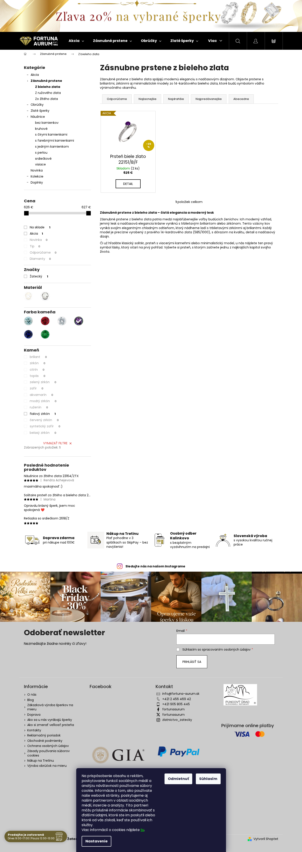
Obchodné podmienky (44, 740)
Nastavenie (96, 841)
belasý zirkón (43, 432)
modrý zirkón (43, 401)
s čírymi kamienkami (51, 134)
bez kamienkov (47, 122)
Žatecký (39, 276)
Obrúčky (37, 104)
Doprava (33, 714)
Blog (30, 700)
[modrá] (28, 334)
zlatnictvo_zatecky (177, 720)
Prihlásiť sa (191, 662)
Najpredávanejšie (209, 99)
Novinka (37, 170)
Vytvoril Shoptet (265, 839)
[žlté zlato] (28, 296)
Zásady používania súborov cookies (48, 753)
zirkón (37, 363)
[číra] (61, 320)
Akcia (35, 74)
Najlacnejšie (147, 99)
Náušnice (38, 116)
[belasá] (28, 320)
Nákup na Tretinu (40, 760)
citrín (37, 369)
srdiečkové (43, 158)
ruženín (39, 407)
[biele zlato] (45, 296)
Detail (128, 184)
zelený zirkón (43, 382)
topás (37, 376)
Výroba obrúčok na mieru (47, 765)
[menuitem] (76, 41)
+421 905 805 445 (176, 704)
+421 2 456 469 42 (176, 699)
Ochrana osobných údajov (48, 746)
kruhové (41, 128)
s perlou (41, 152)
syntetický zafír (45, 426)
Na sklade (40, 227)
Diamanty (40, 258)
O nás (31, 694)
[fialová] (78, 320)
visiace (40, 164)
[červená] (45, 320)
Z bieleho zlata (47, 87)
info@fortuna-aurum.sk (180, 693)
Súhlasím (208, 778)
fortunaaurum (173, 709)
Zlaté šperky (40, 110)
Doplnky (37, 182)
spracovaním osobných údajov (226, 649)
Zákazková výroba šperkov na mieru (50, 707)
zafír (36, 388)
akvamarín (41, 395)
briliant (38, 357)
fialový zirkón (43, 414)
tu (142, 829)
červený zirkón (44, 420)
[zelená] (45, 334)
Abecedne (241, 99)
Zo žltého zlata (46, 99)
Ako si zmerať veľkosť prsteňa (50, 725)
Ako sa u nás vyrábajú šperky (49, 720)
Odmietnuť (178, 778)
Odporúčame (43, 252)
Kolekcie (37, 176)
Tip (35, 246)
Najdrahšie (176, 99)
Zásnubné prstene (46, 81)
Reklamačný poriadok (44, 735)
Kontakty (34, 730)
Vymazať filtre (55, 443)
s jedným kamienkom (52, 146)
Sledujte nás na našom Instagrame (155, 566)
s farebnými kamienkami (54, 140)
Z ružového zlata (48, 93)
